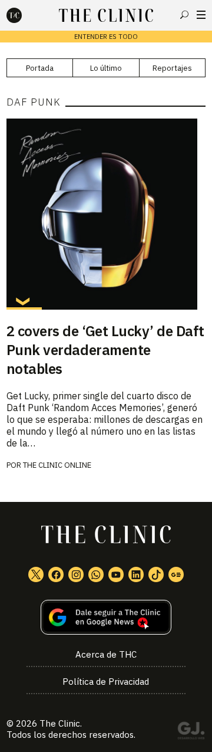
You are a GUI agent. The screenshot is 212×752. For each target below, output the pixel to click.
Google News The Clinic (176, 574)
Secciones (201, 15)
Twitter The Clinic (36, 574)
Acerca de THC (106, 654)
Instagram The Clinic (76, 574)
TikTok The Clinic (156, 574)
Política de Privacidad (105, 681)
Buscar (184, 15)
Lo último (106, 68)
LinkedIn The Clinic (136, 574)
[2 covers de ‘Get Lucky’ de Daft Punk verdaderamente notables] (106, 214)
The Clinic (59, 723)
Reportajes (172, 68)
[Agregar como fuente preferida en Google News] (106, 617)
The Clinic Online (57, 465)
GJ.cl (191, 732)
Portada (40, 68)
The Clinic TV (116, 574)
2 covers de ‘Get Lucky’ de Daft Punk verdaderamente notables (105, 349)
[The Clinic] (24, 15)
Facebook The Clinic (56, 574)
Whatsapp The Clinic (96, 574)
